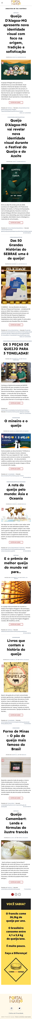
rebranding (15, 111)
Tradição (21, 111)
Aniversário (9, 411)
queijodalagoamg (7, 111)
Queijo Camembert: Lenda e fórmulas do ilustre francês (16, 823)
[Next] (19, 894)
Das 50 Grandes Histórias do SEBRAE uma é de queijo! (16, 249)
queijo (6, 109)
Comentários (27, 232)
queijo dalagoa (20, 411)
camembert (4, 889)
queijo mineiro (20, 475)
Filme (10, 475)
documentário (4, 475)
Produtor (26, 410)
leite (15, 631)
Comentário (27, 723)
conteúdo (9, 889)
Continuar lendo (16, 102)
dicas (9, 549)
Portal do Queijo (24, 431)
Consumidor (10, 117)
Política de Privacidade (16, 1013)
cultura (20, 108)
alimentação (4, 549)
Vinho (10, 723)
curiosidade (4, 805)
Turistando (22, 481)
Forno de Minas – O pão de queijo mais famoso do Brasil (16, 740)
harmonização (14, 722)
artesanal (3, 631)
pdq (6, 806)
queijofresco (23, 631)
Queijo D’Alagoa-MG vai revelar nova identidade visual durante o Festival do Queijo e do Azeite (16, 138)
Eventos (17, 117)
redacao (23, 57)
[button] (2, 3)
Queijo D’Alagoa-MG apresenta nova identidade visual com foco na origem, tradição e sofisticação (16, 34)
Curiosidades (14, 341)
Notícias (16, 12)
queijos (8, 551)
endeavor (18, 331)
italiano (12, 631)
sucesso (28, 335)
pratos (16, 549)
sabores (7, 723)
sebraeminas (16, 335)
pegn (27, 331)
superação (26, 411)
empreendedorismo (11, 331)
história (24, 108)
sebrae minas (8, 335)
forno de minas (14, 805)
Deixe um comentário (25, 112)
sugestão (12, 551)
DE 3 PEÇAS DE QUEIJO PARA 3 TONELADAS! (16, 348)
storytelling (22, 335)
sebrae (24, 333)
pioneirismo (19, 333)
